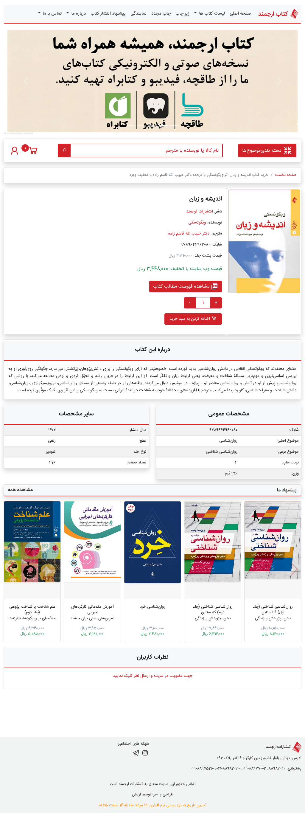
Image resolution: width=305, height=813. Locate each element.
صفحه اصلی (240, 13)
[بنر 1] (173, 125)
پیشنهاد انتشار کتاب (108, 13)
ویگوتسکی (197, 222)
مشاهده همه (20, 490)
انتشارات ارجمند (199, 211)
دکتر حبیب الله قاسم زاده (188, 233)
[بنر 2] (152, 125)
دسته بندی (262, 151)
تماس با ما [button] (51, 13)
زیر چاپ (182, 13)
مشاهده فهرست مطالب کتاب (185, 287)
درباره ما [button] (78, 13)
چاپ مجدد (161, 13)
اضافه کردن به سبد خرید (190, 318)
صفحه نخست (285, 175)
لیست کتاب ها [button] (211, 13)
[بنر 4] (131, 125)
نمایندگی (138, 13)
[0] (33, 153)
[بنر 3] (141, 125)
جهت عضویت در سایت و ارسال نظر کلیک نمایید (152, 675)
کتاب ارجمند (273, 14)
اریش (136, 794)
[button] (11, 569)
